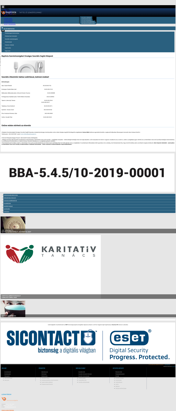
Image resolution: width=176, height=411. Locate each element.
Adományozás (44, 372)
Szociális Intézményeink (83, 376)
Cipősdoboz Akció (45, 378)
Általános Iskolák (119, 378)
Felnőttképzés (118, 382)
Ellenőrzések (8, 42)
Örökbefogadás (82, 378)
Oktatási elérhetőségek (120, 388)
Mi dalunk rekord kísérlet (47, 384)
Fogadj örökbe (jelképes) (47, 382)
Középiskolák (118, 380)
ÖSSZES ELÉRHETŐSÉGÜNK (8, 410)
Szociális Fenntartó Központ (85, 374)
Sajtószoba (8, 48)
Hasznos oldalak (9, 45)
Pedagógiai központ (120, 374)
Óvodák (117, 376)
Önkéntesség (44, 376)
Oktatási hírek (118, 372)
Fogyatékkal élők (82, 380)
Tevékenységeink (86, 19)
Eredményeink (7, 374)
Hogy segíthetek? (8, 378)
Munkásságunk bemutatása (12, 33)
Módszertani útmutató (11, 36)
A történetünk (7, 372)
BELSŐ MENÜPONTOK (9, 28)
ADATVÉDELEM (167, 364)
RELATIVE (173, 366)
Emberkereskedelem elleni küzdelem (49, 380)
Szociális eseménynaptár (11, 39)
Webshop (117, 386)
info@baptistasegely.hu (10, 407)
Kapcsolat (7, 51)
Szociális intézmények (87, 21)
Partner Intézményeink (10, 24)
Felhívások (43, 374)
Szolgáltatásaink (86, 20)
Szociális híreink (86, 17)
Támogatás (7, 376)
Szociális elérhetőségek (83, 382)
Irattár (117, 384)
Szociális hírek (81, 372)
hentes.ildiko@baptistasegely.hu (28, 134)
